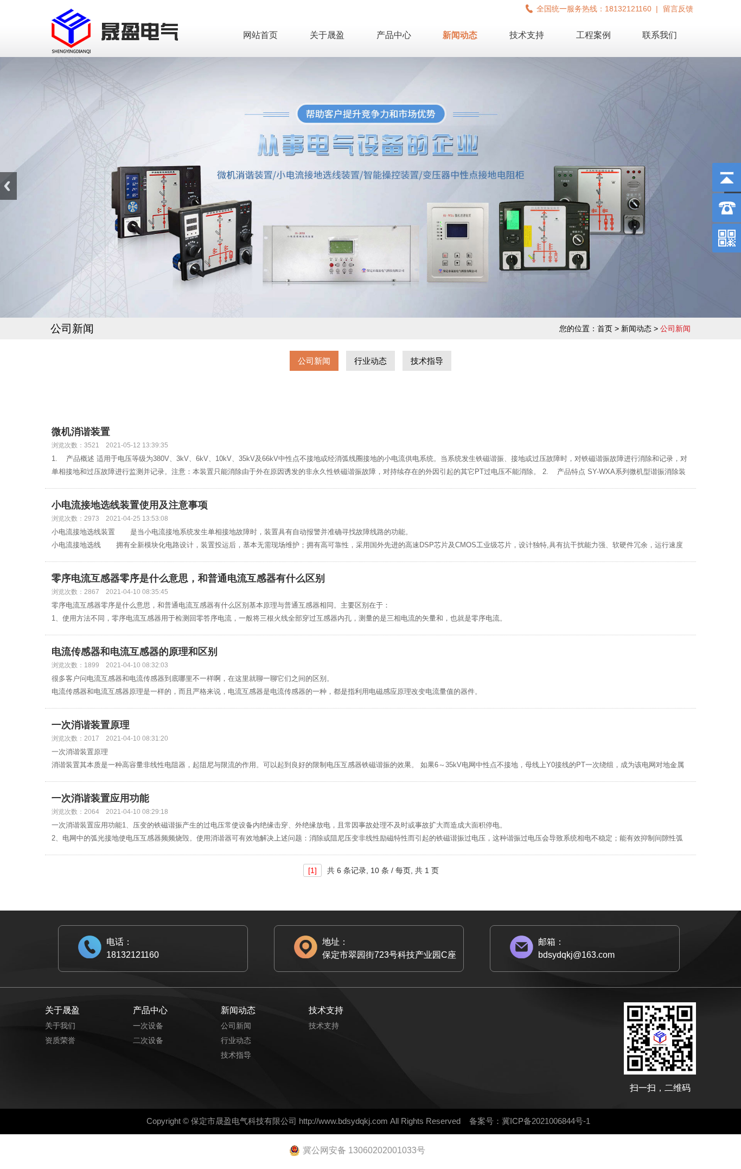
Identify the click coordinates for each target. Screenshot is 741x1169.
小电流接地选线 (76, 545)
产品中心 (393, 35)
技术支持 (526, 35)
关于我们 (60, 1025)
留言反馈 (678, 8)
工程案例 (593, 35)
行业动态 (370, 360)
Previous (8, 186)
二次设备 (148, 1040)
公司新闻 (314, 360)
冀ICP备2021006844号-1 (546, 1121)
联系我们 (659, 35)
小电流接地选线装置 (83, 532)
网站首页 (260, 35)
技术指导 (427, 360)
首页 (604, 328)
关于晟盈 (327, 35)
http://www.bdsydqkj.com (343, 1121)
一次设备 (148, 1025)
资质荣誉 (60, 1040)
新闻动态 (460, 35)
